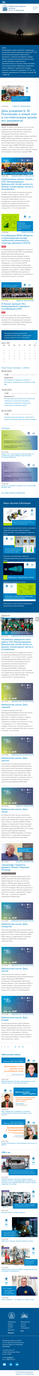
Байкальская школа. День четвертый (14, 925)
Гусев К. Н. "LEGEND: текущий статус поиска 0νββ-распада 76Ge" (18, 486)
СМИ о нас (5, 1152)
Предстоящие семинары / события (15, 368)
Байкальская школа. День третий (14, 969)
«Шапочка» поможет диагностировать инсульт (17, 1241)
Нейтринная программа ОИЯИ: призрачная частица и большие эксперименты (19, 1270)
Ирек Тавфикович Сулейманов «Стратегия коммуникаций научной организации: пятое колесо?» (16, 1113)
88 (15, 1047)
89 (19, 1047)
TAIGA (4, 48)
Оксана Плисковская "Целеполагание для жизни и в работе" (19, 1144)
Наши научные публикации (17, 503)
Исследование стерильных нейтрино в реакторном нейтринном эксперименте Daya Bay (19, 382)
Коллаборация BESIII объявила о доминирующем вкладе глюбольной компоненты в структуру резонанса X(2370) (17, 239)
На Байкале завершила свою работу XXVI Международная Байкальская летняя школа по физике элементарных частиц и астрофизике (17, 644)
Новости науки (28, 232)
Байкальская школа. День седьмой (14, 705)
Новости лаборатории (21, 106)
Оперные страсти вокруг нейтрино (13, 1212)
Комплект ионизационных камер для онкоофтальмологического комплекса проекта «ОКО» (19, 558)
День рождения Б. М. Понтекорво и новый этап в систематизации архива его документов (19, 116)
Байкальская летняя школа (22, 176)
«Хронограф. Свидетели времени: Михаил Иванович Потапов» (15, 867)
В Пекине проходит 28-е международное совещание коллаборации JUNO (15, 306)
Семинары (5, 428)
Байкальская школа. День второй (14, 1018)
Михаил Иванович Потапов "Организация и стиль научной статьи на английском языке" (18, 1082)
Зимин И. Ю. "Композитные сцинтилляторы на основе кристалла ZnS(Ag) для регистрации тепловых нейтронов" (17, 455)
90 (23, 1047)
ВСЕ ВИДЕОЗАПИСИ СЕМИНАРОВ (13, 493)
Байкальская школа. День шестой (14, 759)
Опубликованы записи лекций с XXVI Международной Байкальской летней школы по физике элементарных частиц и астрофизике (17, 184)
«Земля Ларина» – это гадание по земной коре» (17, 1299)
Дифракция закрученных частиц (14, 582)
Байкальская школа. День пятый (14, 810)
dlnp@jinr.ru (10, 1357)
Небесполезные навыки (10, 1054)
